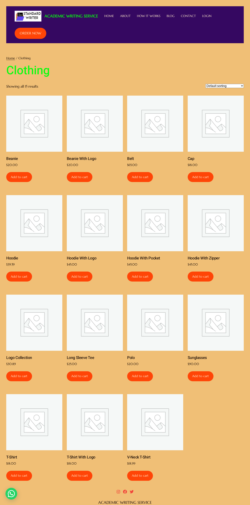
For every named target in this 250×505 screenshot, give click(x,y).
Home (10, 58)
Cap (191, 158)
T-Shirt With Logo (81, 457)
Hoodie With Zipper (204, 258)
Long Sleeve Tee (80, 357)
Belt (130, 158)
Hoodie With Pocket (143, 258)
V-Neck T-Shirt (138, 457)
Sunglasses (197, 357)
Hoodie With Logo (81, 258)
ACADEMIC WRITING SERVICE (71, 16)
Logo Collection (19, 357)
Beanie (12, 158)
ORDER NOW (30, 33)
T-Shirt (11, 457)
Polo (131, 357)
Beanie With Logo (81, 158)
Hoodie (12, 258)
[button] (11, 494)
